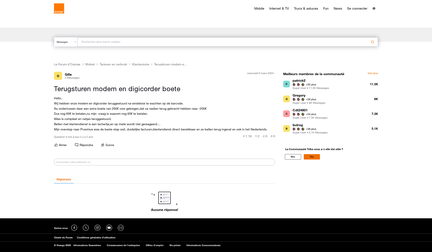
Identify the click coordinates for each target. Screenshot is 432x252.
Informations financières (87, 245)
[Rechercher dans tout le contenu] (372, 42)
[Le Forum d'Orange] (59, 8)
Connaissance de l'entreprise (123, 245)
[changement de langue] (374, 8)
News (338, 8)
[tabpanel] (164, 198)
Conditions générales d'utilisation (96, 237)
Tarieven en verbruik (113, 64)
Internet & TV (279, 8)
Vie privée (175, 245)
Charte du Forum (63, 237)
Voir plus (373, 73)
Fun (326, 8)
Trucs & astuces (306, 8)
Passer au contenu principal (18, 2)
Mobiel (90, 64)
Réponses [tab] (64, 179)
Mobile (259, 8)
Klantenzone (140, 64)
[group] (247, 136)
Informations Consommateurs (203, 245)
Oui (312, 156)
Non (293, 156)
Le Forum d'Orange (67, 64)
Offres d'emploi (155, 245)
